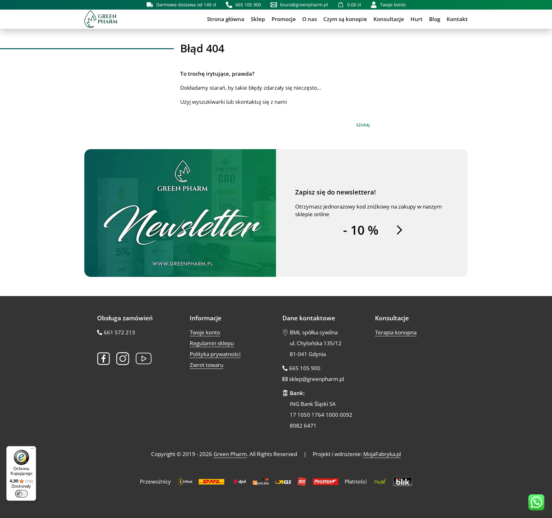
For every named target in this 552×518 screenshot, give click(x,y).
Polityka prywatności (215, 354)
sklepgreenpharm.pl (316, 379)
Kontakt (457, 19)
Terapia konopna (396, 332)
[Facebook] (103, 358)
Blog (434, 19)
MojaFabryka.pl (382, 454)
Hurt (416, 19)
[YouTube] (143, 358)
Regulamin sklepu (212, 343)
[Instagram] (122, 358)
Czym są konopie (345, 19)
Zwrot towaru (206, 365)
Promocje (284, 19)
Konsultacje (388, 19)
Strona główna (225, 19)
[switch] (21, 494)
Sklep (258, 19)
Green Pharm (230, 454)
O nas (309, 19)
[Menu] (32, 450)
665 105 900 (304, 368)
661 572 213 (119, 332)
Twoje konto (205, 332)
